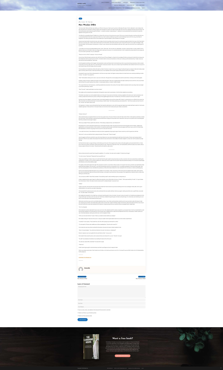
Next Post (141, 276)
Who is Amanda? (105, 2)
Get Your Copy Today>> (123, 355)
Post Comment (82, 319)
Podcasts (125, 2)
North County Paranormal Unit (120, 368)
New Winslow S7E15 (140, 278)
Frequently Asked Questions (137, 2)
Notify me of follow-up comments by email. (87, 313)
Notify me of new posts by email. (85, 315)
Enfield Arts (82, 3)
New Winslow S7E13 (82, 278)
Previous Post (83, 276)
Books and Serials (116, 2)
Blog (143, 8)
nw (80, 18)
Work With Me (130, 5)
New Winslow (110, 368)
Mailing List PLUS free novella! (134, 368)
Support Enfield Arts (119, 5)
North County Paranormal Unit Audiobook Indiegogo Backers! (124, 8)
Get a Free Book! (140, 5)
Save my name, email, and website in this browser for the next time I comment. (95, 310)
